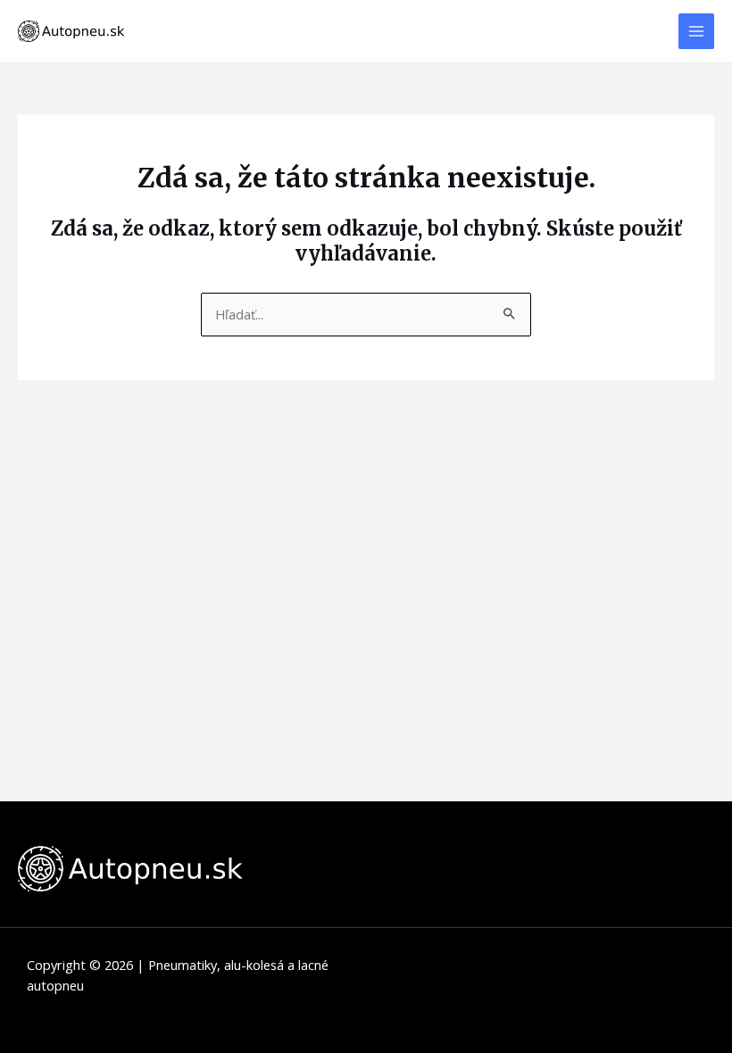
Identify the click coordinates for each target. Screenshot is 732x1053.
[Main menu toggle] (696, 31)
